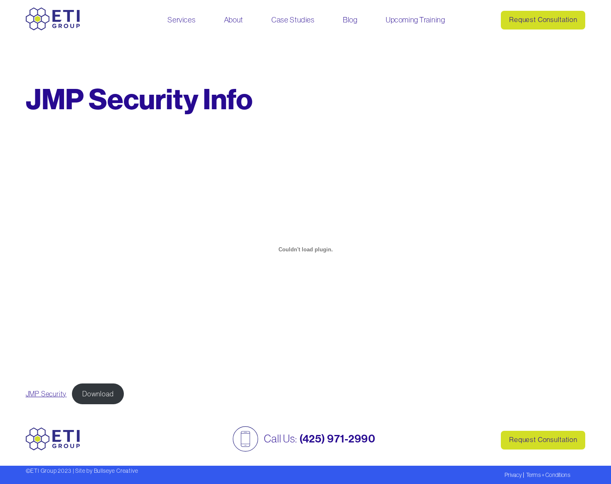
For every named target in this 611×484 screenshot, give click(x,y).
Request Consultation (543, 20)
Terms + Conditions (548, 475)
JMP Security (46, 394)
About (233, 19)
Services (181, 19)
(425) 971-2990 (337, 438)
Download (98, 394)
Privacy (513, 475)
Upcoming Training (415, 19)
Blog (350, 19)
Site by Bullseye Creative (106, 470)
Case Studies (292, 19)
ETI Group (43, 470)
